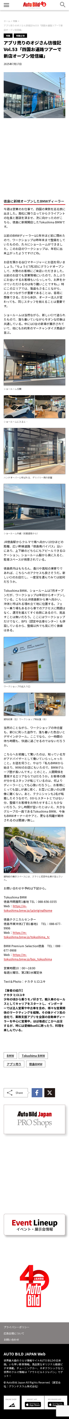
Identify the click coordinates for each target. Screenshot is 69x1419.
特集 (8, 35)
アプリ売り (14, 1064)
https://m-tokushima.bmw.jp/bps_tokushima (28, 956)
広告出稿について (14, 1333)
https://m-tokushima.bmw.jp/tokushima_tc (27, 934)
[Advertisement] (34, 157)
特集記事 (20, 35)
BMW (10, 1055)
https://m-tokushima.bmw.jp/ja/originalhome (28, 908)
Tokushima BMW (33, 1055)
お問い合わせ (11, 1339)
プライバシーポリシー (16, 1327)
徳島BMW (35, 1064)
